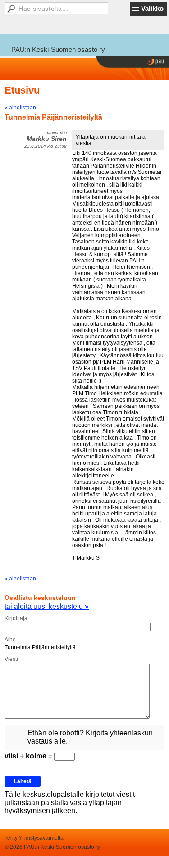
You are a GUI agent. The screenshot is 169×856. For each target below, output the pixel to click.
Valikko (152, 8)
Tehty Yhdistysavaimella (34, 838)
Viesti (11, 659)
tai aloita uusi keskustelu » (47, 606)
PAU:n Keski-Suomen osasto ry (58, 49)
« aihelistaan (20, 107)
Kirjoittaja (16, 618)
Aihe (10, 639)
